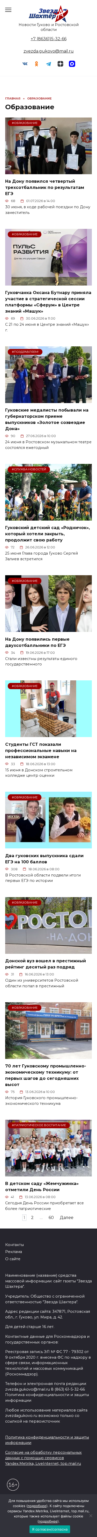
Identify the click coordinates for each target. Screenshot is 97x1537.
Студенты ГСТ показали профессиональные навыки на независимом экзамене (41, 750)
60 (51, 1217)
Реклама (13, 1251)
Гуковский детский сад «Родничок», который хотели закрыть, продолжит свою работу (47, 533)
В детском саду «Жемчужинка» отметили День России (42, 1186)
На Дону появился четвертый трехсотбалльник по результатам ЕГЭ (44, 187)
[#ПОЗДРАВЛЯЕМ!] (48, 399)
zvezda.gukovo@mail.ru (49, 51)
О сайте (12, 1259)
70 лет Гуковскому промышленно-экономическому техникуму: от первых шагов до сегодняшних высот (45, 1075)
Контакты (14, 1244)
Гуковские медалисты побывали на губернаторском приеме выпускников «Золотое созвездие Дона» (46, 419)
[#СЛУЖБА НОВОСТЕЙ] (48, 517)
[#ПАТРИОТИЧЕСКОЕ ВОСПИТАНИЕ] (48, 1173)
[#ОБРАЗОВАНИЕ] (48, 171)
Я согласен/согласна (50, 1529)
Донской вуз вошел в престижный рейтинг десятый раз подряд (45, 964)
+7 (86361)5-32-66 (48, 38)
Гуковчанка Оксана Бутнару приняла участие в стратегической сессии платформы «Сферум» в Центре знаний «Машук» (48, 302)
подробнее (37, 1506)
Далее (66, 1217)
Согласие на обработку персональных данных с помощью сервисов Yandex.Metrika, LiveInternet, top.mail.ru (43, 1458)
